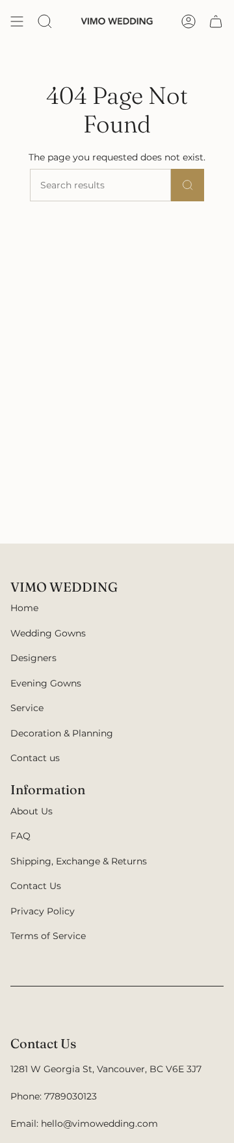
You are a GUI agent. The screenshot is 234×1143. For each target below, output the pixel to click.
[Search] (188, 185)
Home (24, 608)
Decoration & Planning (61, 733)
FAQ (20, 836)
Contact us (35, 758)
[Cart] (215, 21)
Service (27, 708)
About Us (31, 811)
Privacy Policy (42, 911)
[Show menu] (17, 21)
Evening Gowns (45, 683)
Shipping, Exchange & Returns (78, 861)
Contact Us (35, 886)
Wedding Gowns (48, 633)
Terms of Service (48, 936)
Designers (33, 658)
